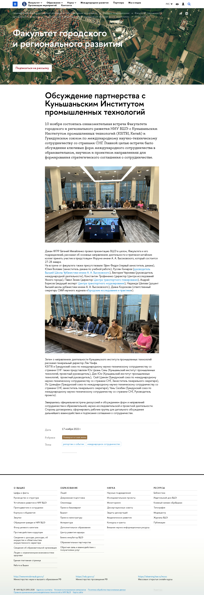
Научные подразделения (119, 492)
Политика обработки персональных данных (107, 589)
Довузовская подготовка (72, 497)
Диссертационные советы (120, 507)
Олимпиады (66, 502)
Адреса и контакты (44, 589)
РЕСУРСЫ (159, 487)
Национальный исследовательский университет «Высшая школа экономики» (55, 13)
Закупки (17, 517)
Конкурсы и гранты (116, 522)
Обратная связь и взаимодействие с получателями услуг (77, 548)
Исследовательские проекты (121, 497)
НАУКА (111, 487)
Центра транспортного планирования (116, 280)
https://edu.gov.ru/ (85, 576)
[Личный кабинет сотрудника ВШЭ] (183, 4)
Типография (159, 507)
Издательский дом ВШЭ (165, 497)
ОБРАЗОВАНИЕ (69, 487)
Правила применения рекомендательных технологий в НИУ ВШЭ (42, 592)
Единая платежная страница (27, 560)
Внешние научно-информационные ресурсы (128, 527)
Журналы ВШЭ (161, 517)
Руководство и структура (26, 497)
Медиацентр (160, 512)
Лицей (63, 492)
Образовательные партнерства (75, 542)
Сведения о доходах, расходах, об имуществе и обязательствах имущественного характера (31, 540)
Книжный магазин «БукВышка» (168, 502)
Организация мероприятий (42, 5)
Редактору (158, 589)
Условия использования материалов (70, 589)
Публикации (159, 522)
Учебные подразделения (116, 13)
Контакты (66, 5)
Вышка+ (64, 512)
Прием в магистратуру (71, 517)
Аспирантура (66, 522)
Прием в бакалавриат (70, 507)
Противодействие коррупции (28, 532)
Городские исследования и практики (109, 290)
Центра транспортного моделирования (101, 283)
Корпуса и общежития (24, 512)
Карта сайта (78, 592)
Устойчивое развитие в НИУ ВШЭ (30, 502)
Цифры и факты (21, 492)
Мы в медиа (134, 2)
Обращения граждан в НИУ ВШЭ (29, 522)
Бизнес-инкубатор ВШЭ (71, 537)
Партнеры (118, 2)
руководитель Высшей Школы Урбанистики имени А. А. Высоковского (97, 270)
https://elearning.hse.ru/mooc (152, 576)
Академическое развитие (119, 517)
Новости (140, 16)
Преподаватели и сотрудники (28, 507)
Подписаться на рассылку (32, 68)
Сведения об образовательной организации (35, 547)
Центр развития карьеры (72, 532)
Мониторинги (114, 502)
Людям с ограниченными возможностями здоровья (34, 554)
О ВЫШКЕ (19, 487)
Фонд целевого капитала (26, 527)
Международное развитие (95, 2)
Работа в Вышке (21, 565)
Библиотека (159, 492)
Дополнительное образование (75, 527)
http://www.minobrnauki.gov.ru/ (29, 576)
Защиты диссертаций (117, 512)
